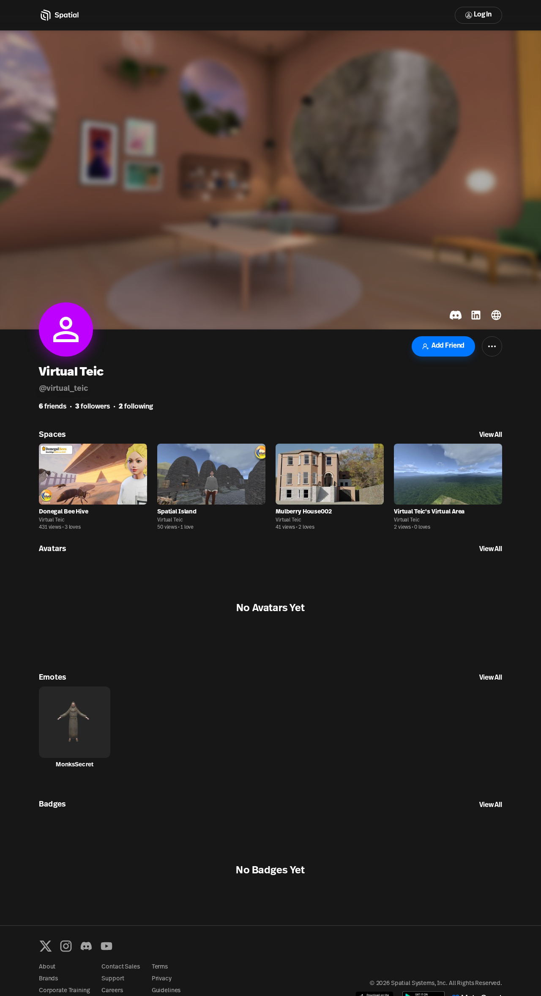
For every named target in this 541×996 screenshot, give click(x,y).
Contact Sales (120, 967)
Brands (48, 979)
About (47, 967)
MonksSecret (74, 765)
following (136, 406)
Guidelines (166, 991)
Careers (112, 991)
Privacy (162, 979)
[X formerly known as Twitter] (45, 946)
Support (112, 979)
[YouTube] (106, 946)
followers (92, 406)
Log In (483, 14)
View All (490, 435)
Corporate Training (64, 991)
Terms (160, 967)
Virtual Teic (52, 520)
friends (52, 406)
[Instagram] (66, 946)
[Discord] (86, 946)
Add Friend (448, 346)
